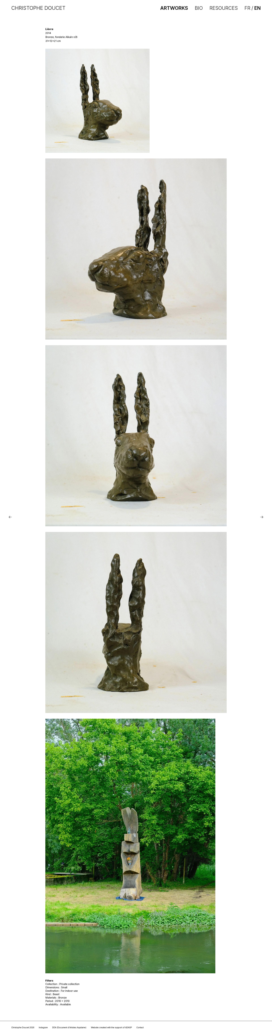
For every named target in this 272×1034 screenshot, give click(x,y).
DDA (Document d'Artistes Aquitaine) (69, 1027)
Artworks (174, 8)
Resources (224, 8)
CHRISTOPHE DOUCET (38, 8)
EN (257, 8)
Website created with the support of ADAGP (111, 1027)
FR (247, 8)
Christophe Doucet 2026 (22, 1027)
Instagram (43, 1027)
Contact (140, 1027)
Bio (199, 8)
